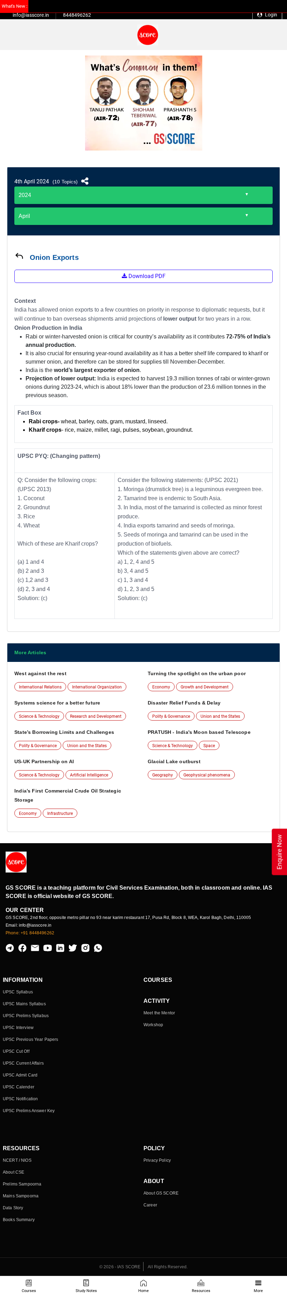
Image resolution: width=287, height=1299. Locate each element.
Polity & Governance (171, 716)
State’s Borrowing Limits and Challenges (64, 732)
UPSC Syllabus (18, 992)
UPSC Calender (18, 1087)
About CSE (13, 1172)
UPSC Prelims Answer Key (29, 1110)
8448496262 (77, 15)
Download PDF (146, 276)
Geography (162, 775)
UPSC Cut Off (16, 1051)
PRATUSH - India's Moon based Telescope (199, 732)
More (258, 1291)
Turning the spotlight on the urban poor (197, 673)
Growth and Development (205, 687)
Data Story (13, 1207)
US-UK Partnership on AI (44, 761)
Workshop (153, 1024)
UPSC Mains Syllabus (24, 1003)
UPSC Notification (20, 1098)
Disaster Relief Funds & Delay (184, 703)
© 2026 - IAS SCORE (120, 1266)
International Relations (40, 687)
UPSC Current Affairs (23, 1063)
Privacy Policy (157, 1160)
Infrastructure (60, 813)
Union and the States (220, 716)
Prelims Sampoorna (22, 1184)
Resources (201, 1291)
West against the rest (40, 673)
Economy (161, 687)
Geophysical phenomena (206, 775)
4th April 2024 (31, 181)
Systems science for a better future (57, 703)
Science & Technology (39, 716)
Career (150, 1205)
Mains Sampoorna (20, 1196)
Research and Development (95, 716)
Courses (29, 1291)
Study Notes (86, 1291)
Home (143, 1291)
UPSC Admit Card (20, 1075)
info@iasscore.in (31, 15)
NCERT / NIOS (17, 1160)
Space (209, 745)
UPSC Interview (18, 1027)
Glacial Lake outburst (174, 761)
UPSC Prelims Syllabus (26, 1015)
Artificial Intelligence (89, 775)
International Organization (97, 687)
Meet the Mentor (159, 1012)
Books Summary (19, 1219)
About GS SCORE (161, 1193)
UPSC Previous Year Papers (30, 1039)
